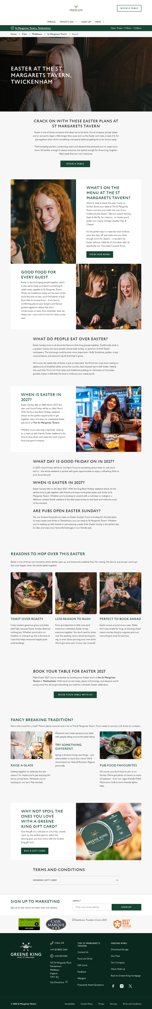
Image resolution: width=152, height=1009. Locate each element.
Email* (77, 901)
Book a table (75, 164)
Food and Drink (84, 958)
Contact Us (82, 952)
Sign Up (86, 21)
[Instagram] (121, 986)
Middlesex (37, 34)
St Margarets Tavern (57, 34)
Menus (51, 21)
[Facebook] (113, 986)
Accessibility (70, 1004)
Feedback (81, 971)
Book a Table (129, 8)
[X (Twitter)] (130, 986)
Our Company (118, 962)
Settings (130, 524)
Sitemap (113, 1004)
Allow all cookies (119, 533)
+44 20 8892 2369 (58, 949)
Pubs (24, 34)
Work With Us (118, 969)
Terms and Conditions (132, 1004)
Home (14, 34)
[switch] (59, 513)
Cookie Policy (86, 1004)
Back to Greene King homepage (126, 975)
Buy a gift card (34, 851)
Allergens (81, 978)
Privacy (101, 1004)
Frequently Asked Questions (90, 984)
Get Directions (57, 982)
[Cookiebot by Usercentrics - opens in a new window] (128, 473)
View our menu (99, 254)
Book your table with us (75, 694)
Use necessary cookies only (75, 533)
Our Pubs (115, 956)
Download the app (119, 949)
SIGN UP (126, 907)
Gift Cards (82, 965)
